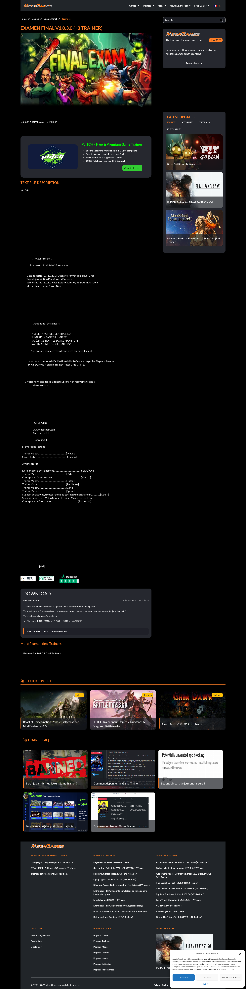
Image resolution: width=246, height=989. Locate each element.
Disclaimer (36, 946)
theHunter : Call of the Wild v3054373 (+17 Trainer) (119, 868)
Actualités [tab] (187, 122)
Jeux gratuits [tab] (174, 129)
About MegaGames (40, 935)
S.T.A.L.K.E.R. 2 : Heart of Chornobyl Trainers (53, 868)
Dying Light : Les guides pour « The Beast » (52, 862)
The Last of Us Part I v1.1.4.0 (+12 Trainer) (177, 882)
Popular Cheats (101, 952)
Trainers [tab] (171, 122)
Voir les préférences (230, 977)
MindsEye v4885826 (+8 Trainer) (110, 900)
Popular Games (101, 935)
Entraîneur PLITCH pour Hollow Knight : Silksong (118, 905)
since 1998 (215, 40)
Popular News (100, 958)
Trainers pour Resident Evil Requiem (49, 873)
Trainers (66, 18)
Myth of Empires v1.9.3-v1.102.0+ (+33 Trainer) (180, 894)
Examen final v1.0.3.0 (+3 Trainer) (42, 653)
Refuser (207, 977)
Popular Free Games (103, 969)
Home (23, 18)
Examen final (50, 18)
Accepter (183, 977)
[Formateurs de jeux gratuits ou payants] (55, 811)
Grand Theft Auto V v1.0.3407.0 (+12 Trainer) (179, 917)
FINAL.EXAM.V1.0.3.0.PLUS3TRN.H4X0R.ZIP (47, 631)
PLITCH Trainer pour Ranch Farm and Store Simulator (120, 911)
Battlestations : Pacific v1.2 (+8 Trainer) (113, 917)
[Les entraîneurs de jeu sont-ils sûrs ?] (190, 769)
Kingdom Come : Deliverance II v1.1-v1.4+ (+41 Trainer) (121, 885)
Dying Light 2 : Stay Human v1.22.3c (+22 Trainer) (181, 868)
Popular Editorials (102, 963)
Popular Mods (100, 946)
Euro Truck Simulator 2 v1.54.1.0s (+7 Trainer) (179, 900)
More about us (194, 63)
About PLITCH (132, 167)
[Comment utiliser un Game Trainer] (123, 811)
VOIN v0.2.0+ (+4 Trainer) (169, 905)
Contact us (36, 941)
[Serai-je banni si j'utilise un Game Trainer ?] (55, 769)
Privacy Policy (161, 985)
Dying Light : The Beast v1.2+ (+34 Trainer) (114, 879)
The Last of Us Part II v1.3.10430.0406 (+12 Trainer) (182, 888)
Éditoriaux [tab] (204, 122)
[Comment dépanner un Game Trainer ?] (123, 769)
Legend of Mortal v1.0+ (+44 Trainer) (112, 862)
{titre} (205, 984)
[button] (240, 953)
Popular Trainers (101, 941)
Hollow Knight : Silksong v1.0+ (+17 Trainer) (115, 873)
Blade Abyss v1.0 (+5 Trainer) (170, 911)
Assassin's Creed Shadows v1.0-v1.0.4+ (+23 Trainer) (182, 862)
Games (35, 18)
